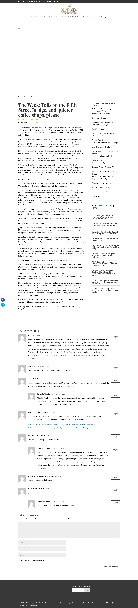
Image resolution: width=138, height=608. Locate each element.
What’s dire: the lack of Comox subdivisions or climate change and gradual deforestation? (104, 263)
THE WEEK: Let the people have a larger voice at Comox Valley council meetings (105, 290)
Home (34, 17)
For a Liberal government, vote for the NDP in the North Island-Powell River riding (105, 247)
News (42, 17)
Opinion (53, 17)
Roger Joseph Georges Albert (37, 476)
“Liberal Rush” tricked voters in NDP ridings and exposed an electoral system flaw (105, 225)
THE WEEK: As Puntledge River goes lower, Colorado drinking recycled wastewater (105, 282)
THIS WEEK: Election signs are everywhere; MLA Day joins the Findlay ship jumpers (103, 216)
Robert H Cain (32, 489)
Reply (115, 336)
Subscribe (97, 17)
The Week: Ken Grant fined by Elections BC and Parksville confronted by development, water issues (104, 272)
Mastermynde (33, 605)
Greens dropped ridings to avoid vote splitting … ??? (105, 239)
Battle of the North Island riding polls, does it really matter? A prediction (105, 233)
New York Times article (47, 264)
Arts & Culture (70, 17)
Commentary (30, 119)
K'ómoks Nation (111, 603)
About (86, 17)
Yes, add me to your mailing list (32, 560)
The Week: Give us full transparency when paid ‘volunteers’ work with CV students (105, 255)
